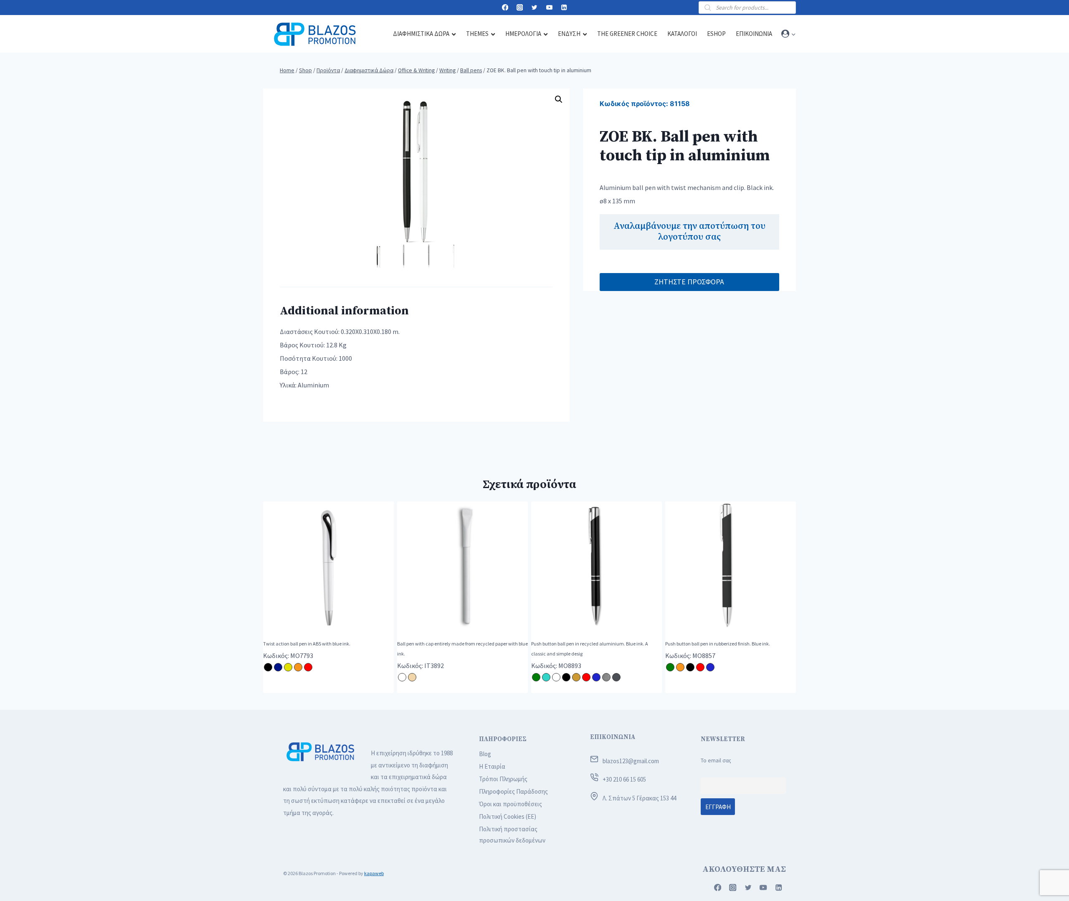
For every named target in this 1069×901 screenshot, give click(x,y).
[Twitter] (534, 7)
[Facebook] (505, 7)
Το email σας (716, 760)
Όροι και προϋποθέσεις (510, 804)
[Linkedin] (563, 7)
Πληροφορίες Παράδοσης (513, 791)
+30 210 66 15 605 (624, 779)
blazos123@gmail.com (631, 761)
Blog (485, 754)
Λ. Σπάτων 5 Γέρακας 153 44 (639, 798)
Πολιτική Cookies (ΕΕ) (507, 816)
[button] (793, 34)
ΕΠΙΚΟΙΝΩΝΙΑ (612, 737)
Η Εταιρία (492, 766)
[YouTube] (549, 7)
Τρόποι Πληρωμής (503, 779)
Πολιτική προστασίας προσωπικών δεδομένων (512, 834)
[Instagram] (519, 7)
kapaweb (374, 873)
